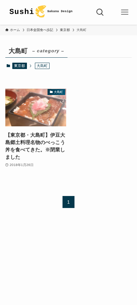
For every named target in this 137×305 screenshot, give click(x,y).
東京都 (19, 66)
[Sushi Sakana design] (40, 12)
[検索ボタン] (100, 12)
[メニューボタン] (124, 12)
